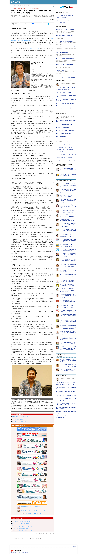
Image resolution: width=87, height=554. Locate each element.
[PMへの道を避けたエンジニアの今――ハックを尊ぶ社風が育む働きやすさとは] (57, 301)
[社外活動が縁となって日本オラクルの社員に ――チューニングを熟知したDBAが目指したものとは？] (57, 289)
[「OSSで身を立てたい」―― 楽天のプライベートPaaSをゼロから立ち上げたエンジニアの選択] (57, 254)
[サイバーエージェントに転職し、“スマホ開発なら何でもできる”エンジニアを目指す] (57, 205)
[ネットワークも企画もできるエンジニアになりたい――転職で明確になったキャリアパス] (57, 230)
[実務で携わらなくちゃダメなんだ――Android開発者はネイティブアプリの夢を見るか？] (57, 295)
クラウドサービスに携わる (17, 419)
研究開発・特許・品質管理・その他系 (20, 528)
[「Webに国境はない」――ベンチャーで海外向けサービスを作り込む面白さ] (57, 220)
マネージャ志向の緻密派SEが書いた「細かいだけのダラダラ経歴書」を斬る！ (68, 170)
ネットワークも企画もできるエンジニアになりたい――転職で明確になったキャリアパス (68, 230)
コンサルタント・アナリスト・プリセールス (21, 519)
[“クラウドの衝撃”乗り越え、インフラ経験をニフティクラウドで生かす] (57, 215)
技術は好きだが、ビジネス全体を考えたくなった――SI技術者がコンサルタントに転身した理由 (68, 225)
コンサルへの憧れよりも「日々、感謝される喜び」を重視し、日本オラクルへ (68, 260)
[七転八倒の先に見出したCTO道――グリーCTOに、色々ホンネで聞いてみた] (57, 365)
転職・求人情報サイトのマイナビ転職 (33, 513)
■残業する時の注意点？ (61, 136)
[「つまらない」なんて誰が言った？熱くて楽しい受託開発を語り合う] (57, 249)
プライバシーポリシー (20, 552)
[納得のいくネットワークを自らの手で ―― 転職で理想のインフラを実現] (57, 285)
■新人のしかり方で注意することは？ (64, 124)
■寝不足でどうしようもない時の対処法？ (65, 130)
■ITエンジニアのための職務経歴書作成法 (65, 58)
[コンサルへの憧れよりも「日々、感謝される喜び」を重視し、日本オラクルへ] (57, 259)
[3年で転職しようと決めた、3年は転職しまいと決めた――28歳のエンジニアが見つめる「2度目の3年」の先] (57, 347)
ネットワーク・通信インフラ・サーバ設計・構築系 (23, 526)
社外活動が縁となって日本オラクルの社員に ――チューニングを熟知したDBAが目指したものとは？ (68, 290)
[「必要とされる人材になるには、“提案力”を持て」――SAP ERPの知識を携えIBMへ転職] (57, 200)
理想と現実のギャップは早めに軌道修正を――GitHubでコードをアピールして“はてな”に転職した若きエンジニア (68, 327)
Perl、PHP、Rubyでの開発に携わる (19, 421)
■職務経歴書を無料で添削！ (62, 52)
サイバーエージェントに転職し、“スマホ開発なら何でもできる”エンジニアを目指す (68, 206)
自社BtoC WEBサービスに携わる (63, 20)
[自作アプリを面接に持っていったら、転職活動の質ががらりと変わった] (57, 235)
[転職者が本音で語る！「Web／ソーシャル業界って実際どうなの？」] (57, 245)
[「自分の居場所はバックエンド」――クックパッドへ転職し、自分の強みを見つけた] (57, 190)
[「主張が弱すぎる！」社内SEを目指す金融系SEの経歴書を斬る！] (57, 175)
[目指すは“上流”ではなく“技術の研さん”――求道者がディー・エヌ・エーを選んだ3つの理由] (57, 269)
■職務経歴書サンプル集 (61, 70)
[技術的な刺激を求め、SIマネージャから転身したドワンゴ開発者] (57, 195)
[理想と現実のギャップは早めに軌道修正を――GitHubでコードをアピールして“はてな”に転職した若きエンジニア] (57, 326)
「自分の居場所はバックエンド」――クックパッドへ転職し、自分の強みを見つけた (68, 191)
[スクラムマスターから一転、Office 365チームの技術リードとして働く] (57, 211)
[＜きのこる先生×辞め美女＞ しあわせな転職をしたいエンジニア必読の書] (57, 343)
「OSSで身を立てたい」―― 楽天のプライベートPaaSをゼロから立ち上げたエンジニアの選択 (68, 255)
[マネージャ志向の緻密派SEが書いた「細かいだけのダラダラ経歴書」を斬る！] (57, 169)
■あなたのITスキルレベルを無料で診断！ (65, 35)
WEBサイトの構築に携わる (62, 17)
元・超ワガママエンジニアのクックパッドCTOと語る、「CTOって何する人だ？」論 (68, 360)
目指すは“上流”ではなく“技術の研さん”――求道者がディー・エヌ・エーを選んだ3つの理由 (68, 270)
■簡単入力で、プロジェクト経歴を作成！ (65, 64)
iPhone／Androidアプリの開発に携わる (20, 416)
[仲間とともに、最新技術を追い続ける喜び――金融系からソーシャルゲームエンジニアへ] (57, 240)
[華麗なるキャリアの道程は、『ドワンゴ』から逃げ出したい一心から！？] (57, 369)
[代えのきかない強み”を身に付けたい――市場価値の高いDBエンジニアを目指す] (57, 184)
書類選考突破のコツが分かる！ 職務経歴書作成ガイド (32, 506)
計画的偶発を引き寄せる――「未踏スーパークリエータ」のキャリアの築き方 (68, 316)
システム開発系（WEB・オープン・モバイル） (22, 521)
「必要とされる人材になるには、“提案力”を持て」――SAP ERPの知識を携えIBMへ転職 (68, 201)
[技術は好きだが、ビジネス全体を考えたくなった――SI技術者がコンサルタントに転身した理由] (57, 224)
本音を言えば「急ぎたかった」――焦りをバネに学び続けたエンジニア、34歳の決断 (68, 338)
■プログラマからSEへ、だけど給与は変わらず (66, 395)
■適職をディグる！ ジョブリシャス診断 (65, 29)
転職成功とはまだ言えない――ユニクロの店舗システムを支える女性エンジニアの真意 (68, 332)
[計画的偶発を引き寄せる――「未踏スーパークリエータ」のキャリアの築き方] (57, 315)
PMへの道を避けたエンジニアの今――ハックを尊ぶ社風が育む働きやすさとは (68, 301)
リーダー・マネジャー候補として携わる (65, 15)
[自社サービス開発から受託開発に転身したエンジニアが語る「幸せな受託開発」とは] (57, 320)
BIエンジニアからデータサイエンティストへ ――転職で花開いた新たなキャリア (68, 276)
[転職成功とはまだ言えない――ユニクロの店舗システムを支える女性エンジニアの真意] (57, 332)
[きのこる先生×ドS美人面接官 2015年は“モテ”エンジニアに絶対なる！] (57, 310)
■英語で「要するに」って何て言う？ (64, 92)
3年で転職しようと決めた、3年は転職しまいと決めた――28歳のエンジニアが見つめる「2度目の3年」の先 (68, 348)
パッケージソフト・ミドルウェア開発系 (20, 523)
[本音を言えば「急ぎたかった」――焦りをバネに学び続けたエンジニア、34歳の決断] (57, 337)
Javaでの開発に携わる (61, 22)
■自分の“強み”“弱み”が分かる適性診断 (64, 41)
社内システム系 (15, 525)
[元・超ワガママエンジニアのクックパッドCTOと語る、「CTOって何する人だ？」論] (57, 360)
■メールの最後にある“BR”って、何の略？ (65, 108)
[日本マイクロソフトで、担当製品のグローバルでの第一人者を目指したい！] (57, 265)
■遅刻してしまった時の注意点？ (63, 127)
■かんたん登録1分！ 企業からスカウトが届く (66, 46)
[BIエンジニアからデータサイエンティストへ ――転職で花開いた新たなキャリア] (57, 275)
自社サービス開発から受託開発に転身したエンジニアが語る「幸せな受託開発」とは (68, 321)
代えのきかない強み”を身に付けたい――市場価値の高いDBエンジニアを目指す (68, 185)
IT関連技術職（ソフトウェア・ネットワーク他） (22, 530)
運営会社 (26, 552)
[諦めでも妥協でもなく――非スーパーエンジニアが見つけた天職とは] (57, 306)
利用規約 (74, 546)
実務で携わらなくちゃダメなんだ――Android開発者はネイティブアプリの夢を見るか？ (68, 296)
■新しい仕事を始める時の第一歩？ (63, 133)
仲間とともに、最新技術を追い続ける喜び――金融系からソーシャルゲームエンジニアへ (68, 240)
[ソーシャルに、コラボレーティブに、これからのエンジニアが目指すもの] (57, 281)
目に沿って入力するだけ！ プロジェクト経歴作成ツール (33, 510)
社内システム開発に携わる (17, 417)
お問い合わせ (13, 552)
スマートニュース (34, 48)
